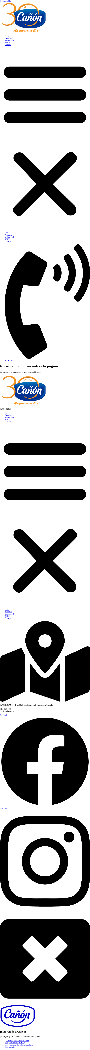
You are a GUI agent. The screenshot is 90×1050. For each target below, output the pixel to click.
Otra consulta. (10, 1047)
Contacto (8, 45)
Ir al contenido (5, 1)
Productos (8, 38)
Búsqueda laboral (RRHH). (15, 1043)
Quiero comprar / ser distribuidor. (17, 1041)
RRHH (7, 43)
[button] (45, 139)
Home (7, 36)
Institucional (9, 40)
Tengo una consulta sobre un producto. (19, 1045)
